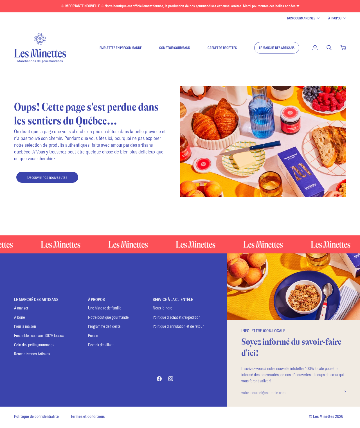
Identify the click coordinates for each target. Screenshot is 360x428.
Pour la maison (25, 326)
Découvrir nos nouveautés (47, 177)
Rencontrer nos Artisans (32, 353)
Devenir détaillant (101, 344)
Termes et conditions (88, 416)
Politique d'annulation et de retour (178, 326)
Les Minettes (323, 416)
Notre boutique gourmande (108, 317)
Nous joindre (162, 308)
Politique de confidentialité (36, 416)
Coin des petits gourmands (34, 344)
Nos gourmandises (301, 18)
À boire (19, 317)
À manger (21, 308)
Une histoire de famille (104, 308)
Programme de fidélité (104, 326)
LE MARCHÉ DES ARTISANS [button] (36, 299)
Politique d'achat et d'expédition (177, 317)
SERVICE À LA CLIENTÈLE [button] (173, 299)
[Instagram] (170, 378)
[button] (277, 47)
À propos (334, 18)
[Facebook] (159, 378)
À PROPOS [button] (96, 299)
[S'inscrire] (341, 391)
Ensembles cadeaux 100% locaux (39, 335)
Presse (93, 335)
